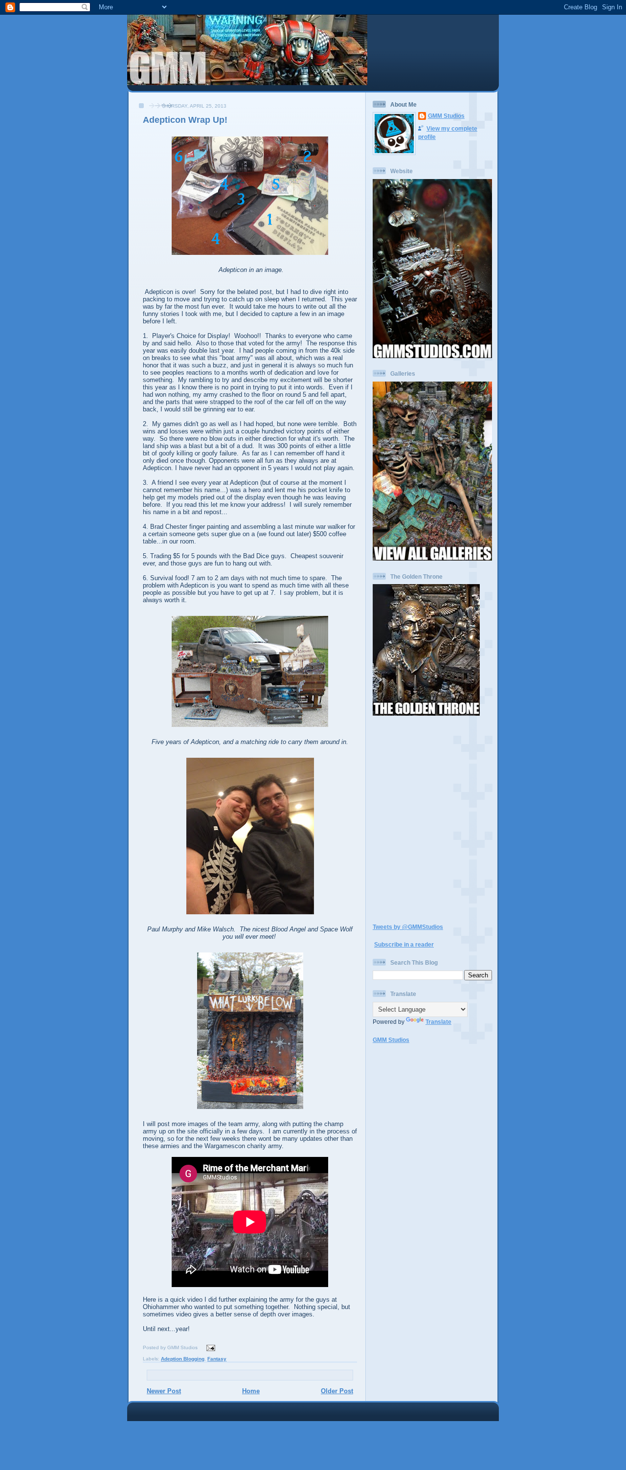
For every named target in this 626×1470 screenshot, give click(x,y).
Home (251, 1391)
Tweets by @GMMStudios (408, 927)
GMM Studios (446, 116)
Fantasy (216, 1358)
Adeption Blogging (182, 1358)
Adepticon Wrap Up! (185, 120)
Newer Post (164, 1391)
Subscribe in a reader (404, 944)
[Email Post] (209, 1347)
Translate (438, 1021)
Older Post (337, 1391)
